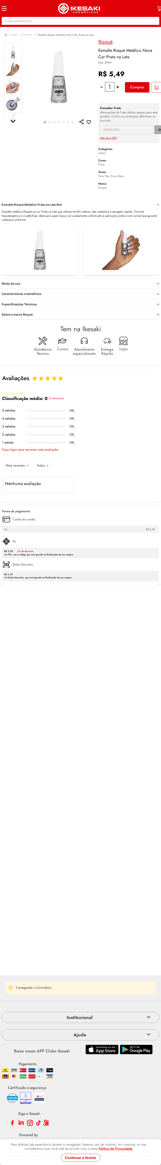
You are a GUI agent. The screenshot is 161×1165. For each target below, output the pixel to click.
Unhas (15, 35)
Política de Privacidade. (116, 1149)
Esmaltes (27, 35)
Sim (60, 977)
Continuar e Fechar (80, 1158)
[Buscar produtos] (154, 21)
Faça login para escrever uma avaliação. (30, 450)
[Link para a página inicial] (5, 35)
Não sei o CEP (108, 138)
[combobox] (80, 21)
